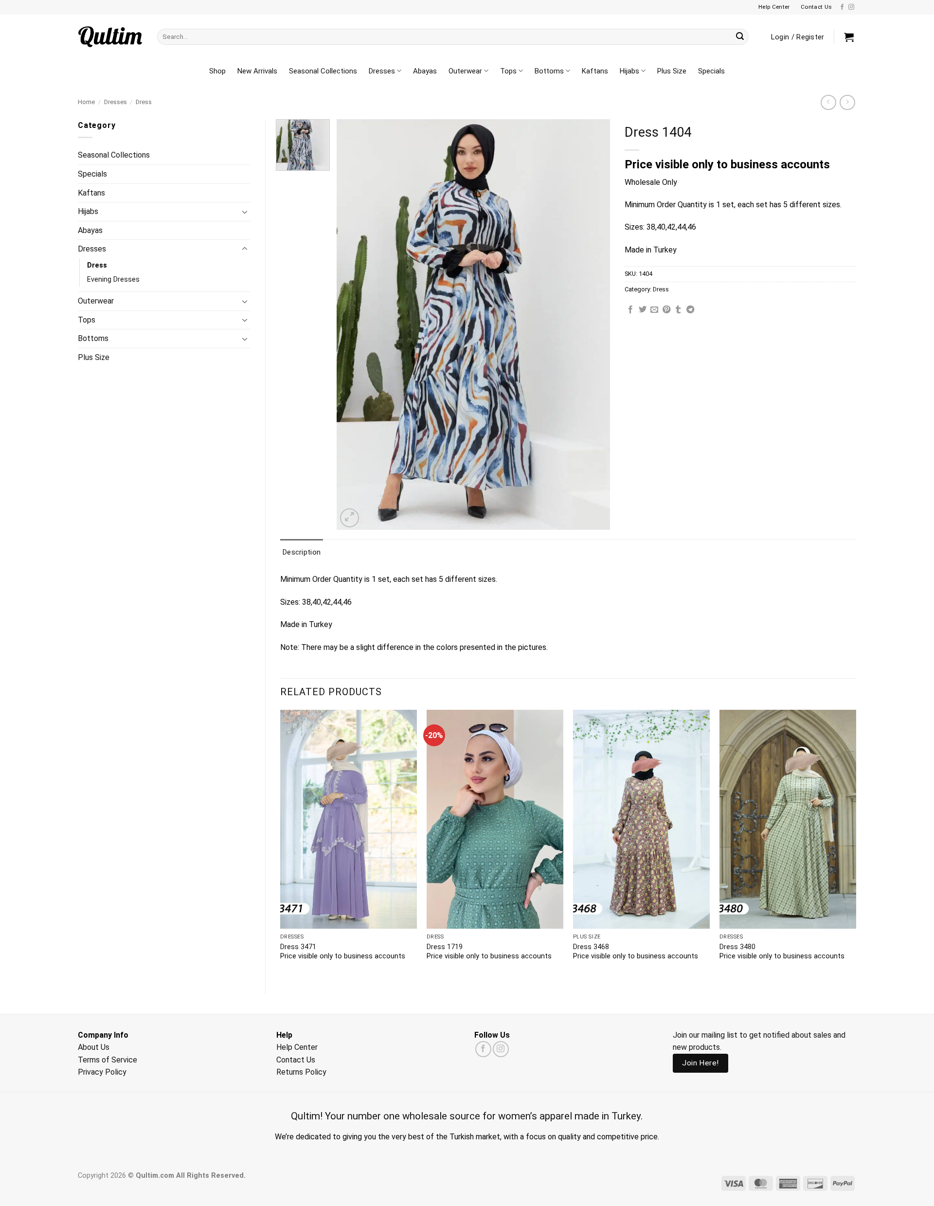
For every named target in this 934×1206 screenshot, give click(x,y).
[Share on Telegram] (690, 310)
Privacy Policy (102, 1072)
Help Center (297, 1047)
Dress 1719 (445, 947)
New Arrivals (257, 71)
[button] (849, 37)
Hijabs (629, 71)
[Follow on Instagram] (851, 7)
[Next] (855, 844)
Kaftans (595, 71)
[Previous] (280, 844)
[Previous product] (847, 102)
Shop (217, 71)
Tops (508, 71)
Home (86, 102)
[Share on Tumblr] (678, 310)
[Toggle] (245, 211)
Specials (711, 71)
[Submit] (740, 37)
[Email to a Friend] (654, 310)
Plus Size (671, 71)
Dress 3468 (591, 947)
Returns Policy (301, 1072)
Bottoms (549, 71)
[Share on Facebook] (630, 310)
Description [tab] (302, 552)
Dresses (382, 71)
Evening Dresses (113, 279)
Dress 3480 (737, 947)
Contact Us (295, 1059)
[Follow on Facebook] (842, 7)
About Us (93, 1047)
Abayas (425, 71)
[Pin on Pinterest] (666, 310)
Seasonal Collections (323, 71)
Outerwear (465, 71)
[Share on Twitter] (643, 310)
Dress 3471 (298, 947)
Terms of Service (107, 1059)
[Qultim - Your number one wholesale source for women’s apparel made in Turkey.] (110, 36)
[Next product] (828, 102)
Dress (144, 102)
